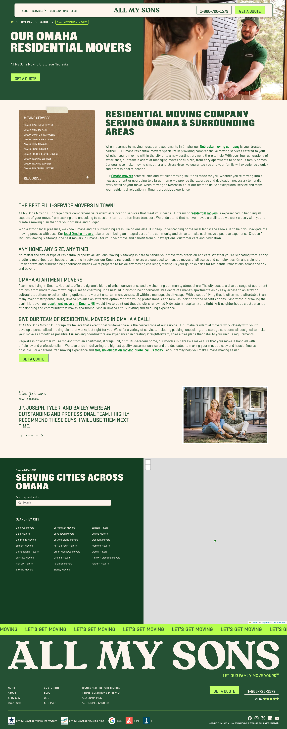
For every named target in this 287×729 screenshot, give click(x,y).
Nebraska (26, 22)
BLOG (47, 692)
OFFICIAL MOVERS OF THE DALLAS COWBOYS (36, 720)
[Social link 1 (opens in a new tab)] (250, 719)
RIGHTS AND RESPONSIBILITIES (101, 687)
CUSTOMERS (51, 687)
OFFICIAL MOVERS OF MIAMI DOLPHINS (86, 720)
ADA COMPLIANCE (92, 697)
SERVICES (14, 697)
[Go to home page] (12, 22)
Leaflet (254, 622)
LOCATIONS (14, 702)
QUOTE (48, 697)
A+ (152, 720)
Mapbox (265, 622)
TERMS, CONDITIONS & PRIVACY (101, 692)
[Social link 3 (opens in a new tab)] (263, 719)
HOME (11, 687)
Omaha (44, 22)
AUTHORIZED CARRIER (95, 702)
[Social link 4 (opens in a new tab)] (270, 719)
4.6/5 (119, 720)
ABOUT (12, 692)
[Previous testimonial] (22, 436)
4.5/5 (136, 720)
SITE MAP (49, 702)
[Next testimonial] (42, 436)
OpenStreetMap (279, 622)
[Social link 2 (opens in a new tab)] (256, 719)
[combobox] (65, 502)
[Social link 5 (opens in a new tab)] (277, 719)
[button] (56, 117)
